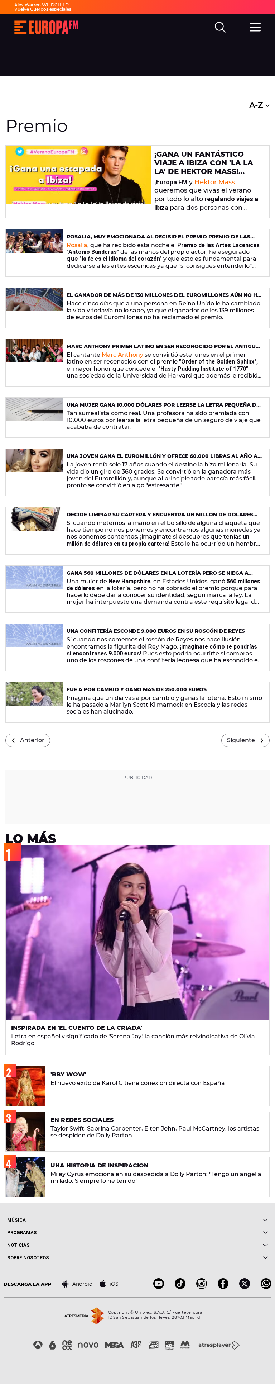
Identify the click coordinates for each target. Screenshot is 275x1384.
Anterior (32, 740)
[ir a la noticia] (78, 182)
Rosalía (77, 245)
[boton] (203, 1220)
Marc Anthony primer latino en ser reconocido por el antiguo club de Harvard (163, 349)
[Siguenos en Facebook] (223, 1287)
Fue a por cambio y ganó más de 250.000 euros (137, 689)
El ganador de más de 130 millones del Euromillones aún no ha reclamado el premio (164, 298)
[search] (220, 27)
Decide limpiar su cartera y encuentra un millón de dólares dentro (160, 517)
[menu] (255, 26)
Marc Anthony (122, 354)
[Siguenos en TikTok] (180, 1287)
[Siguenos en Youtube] (158, 1287)
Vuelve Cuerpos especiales (42, 9)
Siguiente (241, 740)
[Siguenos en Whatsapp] (266, 1287)
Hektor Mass (214, 182)
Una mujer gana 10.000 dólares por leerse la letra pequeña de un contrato (163, 408)
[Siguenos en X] (244, 1287)
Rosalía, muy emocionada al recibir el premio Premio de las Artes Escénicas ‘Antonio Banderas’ (158, 239)
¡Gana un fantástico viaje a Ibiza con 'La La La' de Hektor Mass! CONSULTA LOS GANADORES (203, 171)
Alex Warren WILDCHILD (41, 5)
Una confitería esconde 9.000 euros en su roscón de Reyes (156, 631)
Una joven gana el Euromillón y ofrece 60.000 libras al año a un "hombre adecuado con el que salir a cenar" (162, 459)
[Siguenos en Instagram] (201, 1287)
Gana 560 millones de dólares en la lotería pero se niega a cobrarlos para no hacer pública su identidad (158, 576)
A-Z (257, 105)
